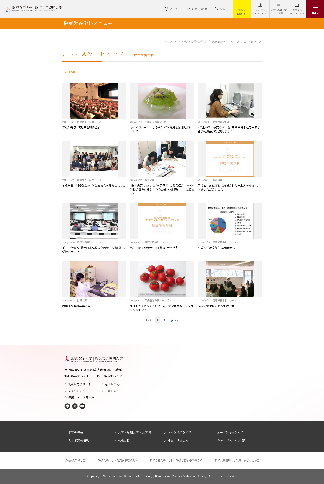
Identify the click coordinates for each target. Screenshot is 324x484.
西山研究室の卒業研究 (76, 303)
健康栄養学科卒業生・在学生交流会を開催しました (94, 182)
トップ (168, 42)
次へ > (174, 320)
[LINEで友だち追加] (67, 406)
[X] (75, 406)
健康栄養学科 (220, 42)
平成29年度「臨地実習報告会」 (81, 124)
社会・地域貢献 (177, 440)
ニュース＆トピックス (248, 42)
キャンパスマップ (229, 440)
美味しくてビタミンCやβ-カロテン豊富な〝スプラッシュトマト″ (162, 305)
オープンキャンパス (230, 432)
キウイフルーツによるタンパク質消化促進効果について (161, 126)
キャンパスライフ (179, 432)
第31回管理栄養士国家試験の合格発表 (154, 245)
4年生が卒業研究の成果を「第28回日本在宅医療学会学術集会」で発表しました (229, 126)
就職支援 (124, 440)
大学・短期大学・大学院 (192, 42)
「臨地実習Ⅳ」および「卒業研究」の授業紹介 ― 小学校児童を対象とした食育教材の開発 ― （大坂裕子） (162, 186)
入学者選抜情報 (78, 440)
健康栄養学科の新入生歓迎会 (217, 303)
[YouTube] (82, 406)
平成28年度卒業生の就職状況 (217, 245)
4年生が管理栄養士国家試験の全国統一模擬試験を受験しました (94, 247)
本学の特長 (75, 432)
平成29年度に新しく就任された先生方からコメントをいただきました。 (229, 184)
